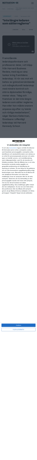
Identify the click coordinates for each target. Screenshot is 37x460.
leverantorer (13, 148)
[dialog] (18, 299)
